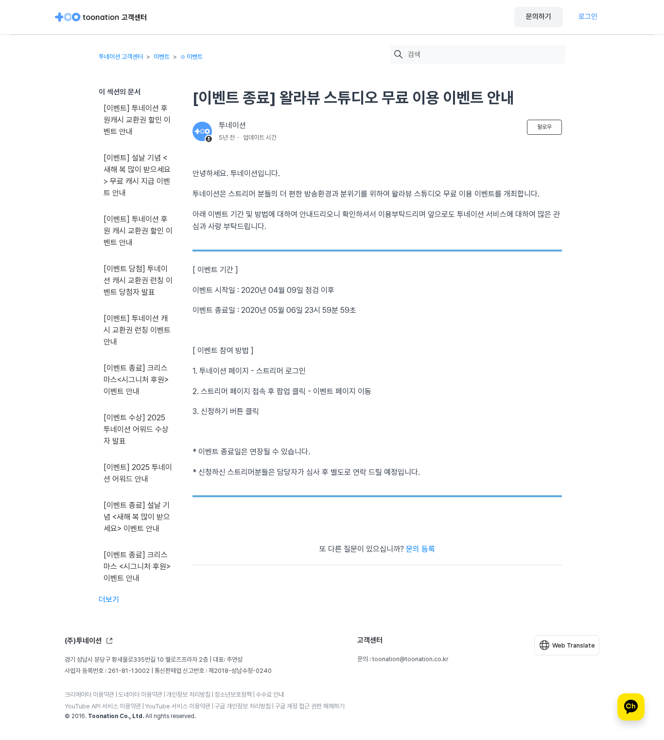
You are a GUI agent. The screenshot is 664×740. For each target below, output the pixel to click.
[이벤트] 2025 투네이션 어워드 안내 (138, 473)
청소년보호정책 (233, 694)
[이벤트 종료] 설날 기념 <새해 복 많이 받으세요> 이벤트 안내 (137, 517)
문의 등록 (420, 549)
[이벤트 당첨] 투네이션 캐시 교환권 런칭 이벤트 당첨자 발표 (138, 280)
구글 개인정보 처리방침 (242, 706)
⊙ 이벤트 (191, 56)
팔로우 (544, 127)
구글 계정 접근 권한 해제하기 (310, 706)
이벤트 (162, 56)
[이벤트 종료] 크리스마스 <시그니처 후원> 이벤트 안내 (137, 566)
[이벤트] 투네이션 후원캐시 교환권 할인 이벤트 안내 (137, 120)
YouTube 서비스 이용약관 (177, 706)
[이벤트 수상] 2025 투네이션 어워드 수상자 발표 (136, 429)
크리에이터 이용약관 (89, 694)
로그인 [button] (587, 16)
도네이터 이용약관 (140, 694)
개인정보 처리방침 (188, 694)
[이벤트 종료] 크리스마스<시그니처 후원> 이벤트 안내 (136, 379)
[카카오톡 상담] (631, 707)
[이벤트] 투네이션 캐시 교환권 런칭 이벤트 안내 (137, 330)
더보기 (109, 599)
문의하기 (538, 16)
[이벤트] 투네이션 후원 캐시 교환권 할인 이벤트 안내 (138, 231)
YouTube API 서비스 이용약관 (103, 706)
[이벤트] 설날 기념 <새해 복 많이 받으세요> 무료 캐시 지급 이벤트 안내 (137, 175)
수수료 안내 (270, 694)
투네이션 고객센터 (121, 56)
